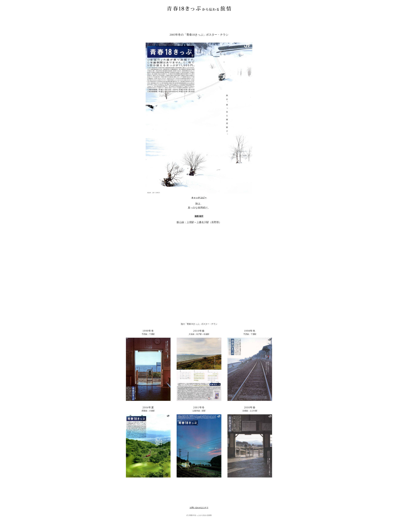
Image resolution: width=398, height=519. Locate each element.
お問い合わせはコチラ (199, 508)
